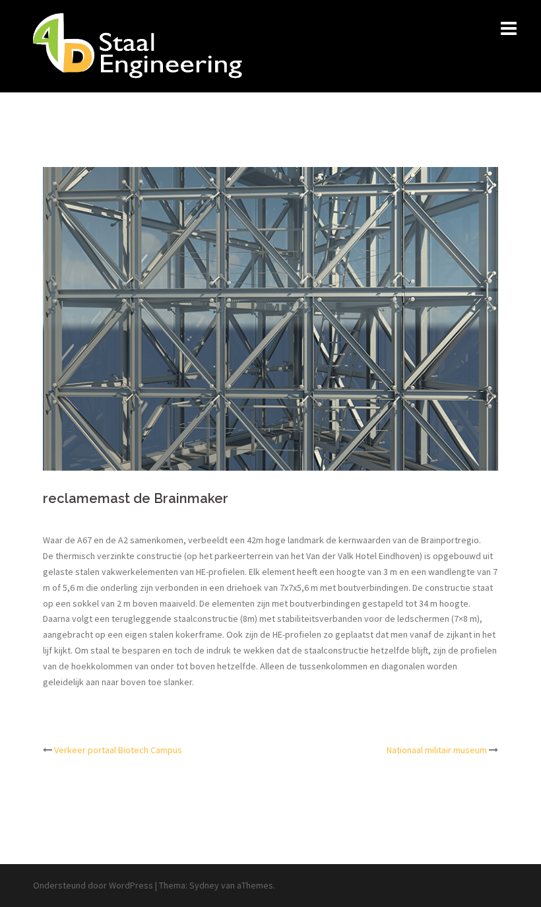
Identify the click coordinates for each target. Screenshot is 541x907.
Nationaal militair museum (437, 750)
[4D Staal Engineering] (137, 45)
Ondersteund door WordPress (93, 885)
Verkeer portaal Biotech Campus (118, 750)
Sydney (204, 885)
